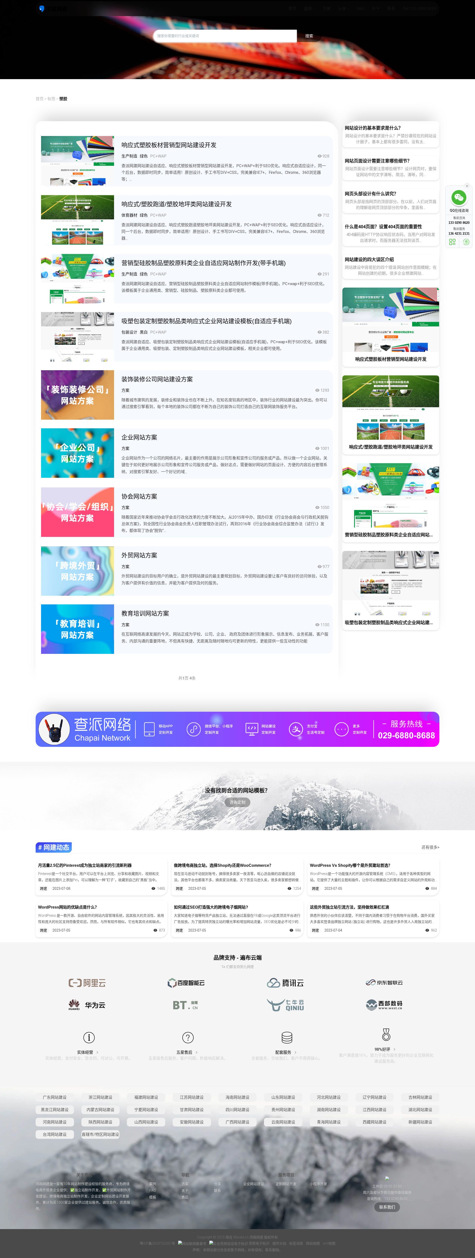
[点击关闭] (467, 185)
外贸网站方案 (139, 555)
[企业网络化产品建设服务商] (237, 729)
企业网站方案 (139, 437)
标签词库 (296, 1243)
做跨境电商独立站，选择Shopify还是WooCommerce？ (223, 865)
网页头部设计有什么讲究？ (371, 193)
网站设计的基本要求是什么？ (374, 128)
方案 (125, 390)
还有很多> (430, 847)
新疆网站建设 (420, 1122)
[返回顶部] (466, 242)
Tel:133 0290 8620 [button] (419, 8)
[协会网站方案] (77, 511)
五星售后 (184, 1052)
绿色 (144, 156)
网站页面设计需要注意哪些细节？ (378, 160)
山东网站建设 (283, 1097)
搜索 (309, 36)
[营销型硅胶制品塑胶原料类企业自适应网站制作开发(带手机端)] (77, 278)
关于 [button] (376, 8)
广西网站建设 (237, 1122)
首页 (40, 98)
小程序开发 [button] (318, 1184)
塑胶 (63, 98)
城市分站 (279, 1243)
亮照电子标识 (259, 1243)
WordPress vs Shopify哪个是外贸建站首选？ (351, 865)
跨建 (43, 889)
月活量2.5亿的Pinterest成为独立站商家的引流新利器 (85, 865)
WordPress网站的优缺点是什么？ (68, 907)
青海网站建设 (329, 1122)
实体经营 (85, 1052)
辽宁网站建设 (374, 1097)
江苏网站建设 (192, 1097)
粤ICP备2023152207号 (157, 1243)
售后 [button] (185, 1197)
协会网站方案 (139, 496)
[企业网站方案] (77, 452)
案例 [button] (308, 8)
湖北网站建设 (420, 1109)
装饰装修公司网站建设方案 (157, 379)
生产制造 (129, 156)
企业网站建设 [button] (253, 1184)
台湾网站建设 (55, 1134)
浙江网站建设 (100, 1097)
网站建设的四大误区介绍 (369, 259)
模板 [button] (152, 1197)
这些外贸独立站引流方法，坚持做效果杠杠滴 (349, 907)
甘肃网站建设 (192, 1109)
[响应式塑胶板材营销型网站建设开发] (77, 160)
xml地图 (329, 1243)
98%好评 (383, 1049)
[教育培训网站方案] (77, 629)
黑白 (144, 332)
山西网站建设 (146, 1122)
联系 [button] (391, 8)
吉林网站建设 (420, 1097)
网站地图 (313, 1243)
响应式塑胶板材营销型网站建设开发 (168, 145)
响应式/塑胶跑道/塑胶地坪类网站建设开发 (176, 204)
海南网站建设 (237, 1097)
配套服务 (283, 1052)
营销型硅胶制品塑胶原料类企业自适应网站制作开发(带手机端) (203, 263)
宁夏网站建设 (146, 1109)
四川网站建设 (237, 1109)
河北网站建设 (329, 1097)
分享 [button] (342, 8)
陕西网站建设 (100, 1122)
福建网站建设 (146, 1097)
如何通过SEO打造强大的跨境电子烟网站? (211, 907)
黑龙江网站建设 (55, 1109)
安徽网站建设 (192, 1122)
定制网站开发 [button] (286, 1184)
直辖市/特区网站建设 (100, 1134)
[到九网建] (53, 8)
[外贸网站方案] (77, 571)
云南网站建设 (283, 1122)
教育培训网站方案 (145, 613)
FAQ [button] (360, 8)
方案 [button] (327, 8)
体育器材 (129, 215)
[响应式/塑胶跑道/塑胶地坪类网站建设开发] (77, 219)
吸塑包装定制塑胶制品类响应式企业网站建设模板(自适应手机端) (206, 321)
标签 (52, 98)
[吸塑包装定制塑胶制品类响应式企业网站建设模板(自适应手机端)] (77, 336)
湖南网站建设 (329, 1109)
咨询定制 (237, 802)
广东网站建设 (55, 1097)
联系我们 (387, 1207)
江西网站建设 (374, 1109)
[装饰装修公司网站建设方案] (77, 394)
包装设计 (129, 332)
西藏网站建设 (374, 1122)
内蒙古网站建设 (100, 1109)
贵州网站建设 (283, 1109)
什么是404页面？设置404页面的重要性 (383, 226)
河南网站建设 (55, 1122)
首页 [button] (292, 8)
